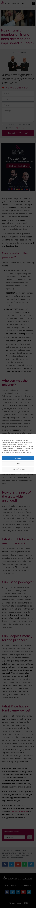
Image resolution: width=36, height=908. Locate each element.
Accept (18, 458)
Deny (18, 464)
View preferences (18, 469)
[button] (33, 437)
